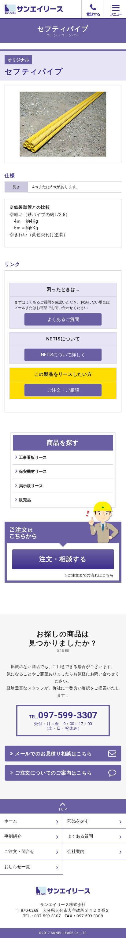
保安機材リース (33, 471)
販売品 (25, 500)
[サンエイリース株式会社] (63, 9)
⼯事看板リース (33, 457)
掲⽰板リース (31, 485)
